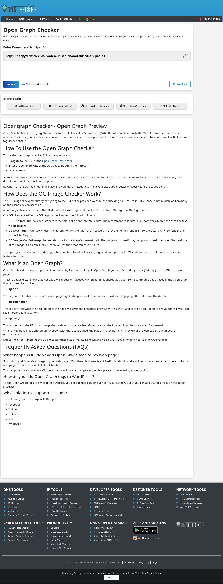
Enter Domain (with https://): (24, 47)
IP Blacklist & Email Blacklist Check (66, 507)
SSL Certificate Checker (18, 527)
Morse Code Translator (61, 544)
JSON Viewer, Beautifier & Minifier (109, 515)
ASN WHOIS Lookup (189, 507)
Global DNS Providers (104, 527)
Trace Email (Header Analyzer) (65, 503)
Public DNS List (64, 19)
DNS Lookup (26, 19)
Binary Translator (102, 511)
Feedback (182, 84)
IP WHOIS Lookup (59, 511)
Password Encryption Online (20, 532)
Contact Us (129, 562)
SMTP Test (99, 507)
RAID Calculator (25, 105)
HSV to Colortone (145, 507)
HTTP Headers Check (62, 105)
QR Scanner (56, 527)
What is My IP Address (61, 494)
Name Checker (57, 540)
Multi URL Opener (171, 105)
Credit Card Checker (60, 532)
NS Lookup (12, 507)
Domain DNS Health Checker (21, 515)
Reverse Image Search (61, 536)
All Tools (44, 19)
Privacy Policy (153, 573)
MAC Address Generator (191, 503)
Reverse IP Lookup (16, 498)
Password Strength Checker (20, 540)
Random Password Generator (21, 536)
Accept (111, 577)
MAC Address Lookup (190, 498)
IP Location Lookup (59, 498)
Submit (11, 84)
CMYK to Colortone (145, 503)
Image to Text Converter (62, 548)
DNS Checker (14, 494)
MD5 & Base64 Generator (135, 105)
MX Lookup (13, 511)
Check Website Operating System (99, 105)
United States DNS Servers (106, 540)
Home (9, 19)
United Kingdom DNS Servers (107, 536)
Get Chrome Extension (148, 538)
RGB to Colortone (145, 494)
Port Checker (186, 494)
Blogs (154, 562)
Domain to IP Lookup (60, 515)
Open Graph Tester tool (57, 161)
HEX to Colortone (145, 498)
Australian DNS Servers (104, 532)
